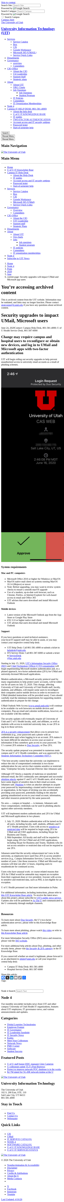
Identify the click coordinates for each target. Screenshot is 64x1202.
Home (10, 167)
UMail (10, 1136)
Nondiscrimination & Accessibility (23, 1165)
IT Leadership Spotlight (18, 1032)
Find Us (11, 1113)
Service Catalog (20, 42)
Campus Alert (7, 19)
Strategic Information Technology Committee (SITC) (26, 755)
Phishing (19, 784)
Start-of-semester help (23, 127)
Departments (13, 58)
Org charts (18, 237)
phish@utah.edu (27, 959)
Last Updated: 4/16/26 (11, 1199)
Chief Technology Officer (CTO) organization (33, 666)
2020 (9, 271)
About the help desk (22, 111)
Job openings (25, 242)
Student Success (14, 1051)
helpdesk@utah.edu (16, 650)
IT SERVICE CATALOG (19, 1139)
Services (11, 39)
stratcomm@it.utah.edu (12, 305)
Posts (9, 269)
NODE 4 (11, 1142)
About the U (13, 1176)
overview (17, 63)
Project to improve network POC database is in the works (34, 1069)
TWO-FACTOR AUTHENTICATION (32, 119)
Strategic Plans (20, 226)
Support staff (19, 223)
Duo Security (33, 745)
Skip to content (8, 2)
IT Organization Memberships (27, 103)
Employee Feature (15, 1027)
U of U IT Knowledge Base (20, 170)
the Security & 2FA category (39, 948)
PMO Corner (13, 1046)
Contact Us (12, 1116)
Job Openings (19, 90)
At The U (37, 900)
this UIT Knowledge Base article (16, 895)
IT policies (18, 247)
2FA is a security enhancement (15, 732)
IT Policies (18, 98)
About (10, 82)
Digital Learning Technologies (21, 1024)
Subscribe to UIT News (18, 258)
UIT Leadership (20, 221)
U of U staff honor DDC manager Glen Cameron (30, 1064)
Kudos (10, 1038)
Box (15, 44)
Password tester (20, 125)
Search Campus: (9, 11)
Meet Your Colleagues (17, 1040)
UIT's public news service (49, 898)
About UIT (18, 84)
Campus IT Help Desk (17, 172)
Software (11, 1048)
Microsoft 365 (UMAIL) (24, 52)
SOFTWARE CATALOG (19, 1144)
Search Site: (6, 5)
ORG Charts (19, 87)
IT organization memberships (26, 253)
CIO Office (12, 68)
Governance (13, 60)
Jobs (15, 239)
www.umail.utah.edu (39, 705)
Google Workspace (22, 50)
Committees (18, 66)
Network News (14, 1043)
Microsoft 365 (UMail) (24, 202)
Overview (17, 210)
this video (47, 930)
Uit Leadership (20, 74)
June (9, 274)
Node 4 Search (8, 991)
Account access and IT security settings (31, 122)
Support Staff (19, 76)
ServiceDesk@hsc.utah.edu (14, 657)
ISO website (21, 940)
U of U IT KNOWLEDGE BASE (29, 114)
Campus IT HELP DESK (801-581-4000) (27, 109)
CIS (15, 47)
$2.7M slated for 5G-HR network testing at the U (30, 1072)
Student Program (27, 95)
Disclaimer (12, 1168)
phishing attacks (8, 779)
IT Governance (14, 1030)
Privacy (10, 1170)
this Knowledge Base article (14, 933)
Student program (27, 245)
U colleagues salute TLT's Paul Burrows (26, 1066)
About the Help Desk (23, 175)
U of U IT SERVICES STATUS (22, 1150)
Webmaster (12, 1118)
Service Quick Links (22, 55)
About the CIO (20, 71)
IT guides (17, 117)
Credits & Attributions (17, 1173)
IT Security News (15, 1035)
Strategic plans (20, 79)
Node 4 (10, 106)
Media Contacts (14, 1178)
